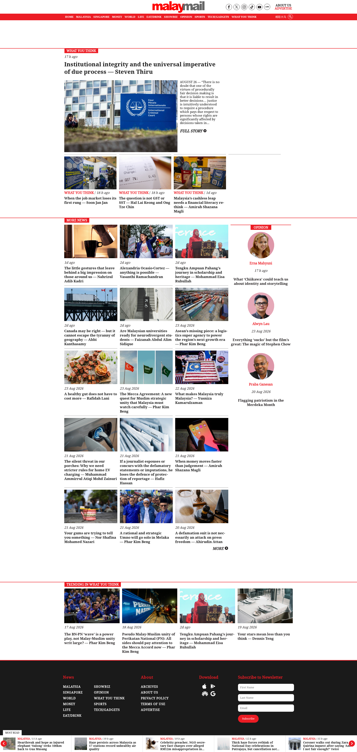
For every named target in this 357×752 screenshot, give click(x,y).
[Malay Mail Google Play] (213, 689)
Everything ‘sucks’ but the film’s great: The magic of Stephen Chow (261, 342)
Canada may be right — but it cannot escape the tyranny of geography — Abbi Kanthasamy (89, 337)
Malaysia (24, 739)
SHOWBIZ (171, 16)
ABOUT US (149, 692)
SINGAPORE (101, 16)
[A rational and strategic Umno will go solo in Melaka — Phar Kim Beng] (146, 506)
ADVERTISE (150, 710)
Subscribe (248, 718)
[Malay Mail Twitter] (236, 7)
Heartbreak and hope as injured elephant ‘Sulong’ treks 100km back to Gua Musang (41, 746)
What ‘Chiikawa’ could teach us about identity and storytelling (260, 281)
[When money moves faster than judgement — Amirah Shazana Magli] (201, 434)
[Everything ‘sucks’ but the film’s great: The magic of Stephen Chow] (261, 318)
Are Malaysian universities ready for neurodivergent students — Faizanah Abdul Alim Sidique (146, 337)
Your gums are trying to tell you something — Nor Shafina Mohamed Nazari (90, 537)
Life (67, 710)
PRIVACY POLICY (155, 698)
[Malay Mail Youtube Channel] (259, 7)
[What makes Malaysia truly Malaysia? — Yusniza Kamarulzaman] (201, 367)
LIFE (141, 16)
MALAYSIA (83, 16)
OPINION (186, 16)
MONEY (117, 16)
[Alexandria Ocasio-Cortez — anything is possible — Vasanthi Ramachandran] (146, 241)
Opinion (101, 692)
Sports (100, 704)
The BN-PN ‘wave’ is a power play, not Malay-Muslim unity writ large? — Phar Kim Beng (89, 638)
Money (69, 704)
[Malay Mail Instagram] (244, 7)
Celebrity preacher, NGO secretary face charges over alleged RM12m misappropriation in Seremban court (182, 746)
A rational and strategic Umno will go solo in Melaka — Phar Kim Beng (144, 537)
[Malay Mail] (178, 12)
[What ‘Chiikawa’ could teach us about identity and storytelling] (261, 257)
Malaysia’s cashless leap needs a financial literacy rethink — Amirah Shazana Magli (199, 204)
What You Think (244, 16)
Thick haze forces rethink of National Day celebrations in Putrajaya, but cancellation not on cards (254, 746)
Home (69, 16)
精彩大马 (280, 16)
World (69, 698)
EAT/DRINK (154, 16)
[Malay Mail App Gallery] (205, 697)
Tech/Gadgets (107, 710)
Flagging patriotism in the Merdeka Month (261, 402)
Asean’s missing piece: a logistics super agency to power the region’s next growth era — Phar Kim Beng (201, 337)
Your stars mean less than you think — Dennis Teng (264, 636)
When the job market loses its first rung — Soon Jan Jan (90, 200)
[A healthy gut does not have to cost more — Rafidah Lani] (90, 367)
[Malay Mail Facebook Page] (229, 7)
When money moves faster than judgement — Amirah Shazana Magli (198, 465)
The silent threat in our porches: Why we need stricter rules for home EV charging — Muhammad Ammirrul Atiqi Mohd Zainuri (90, 470)
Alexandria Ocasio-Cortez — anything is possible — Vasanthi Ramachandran (144, 272)
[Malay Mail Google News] (213, 697)
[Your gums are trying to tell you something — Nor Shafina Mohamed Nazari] (90, 506)
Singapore (73, 692)
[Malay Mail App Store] (204, 689)
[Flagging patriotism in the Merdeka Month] (261, 378)
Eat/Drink (72, 715)
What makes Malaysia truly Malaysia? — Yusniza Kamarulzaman (199, 398)
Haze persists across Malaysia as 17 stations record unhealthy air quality (112, 746)
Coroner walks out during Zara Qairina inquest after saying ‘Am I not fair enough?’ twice (327, 746)
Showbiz (102, 687)
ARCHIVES (149, 687)
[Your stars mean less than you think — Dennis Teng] (265, 605)
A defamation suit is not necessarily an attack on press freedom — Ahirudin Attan (200, 537)
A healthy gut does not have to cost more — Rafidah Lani (90, 396)
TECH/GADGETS (218, 16)
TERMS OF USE (153, 704)
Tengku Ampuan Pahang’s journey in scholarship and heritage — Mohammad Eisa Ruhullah (200, 274)
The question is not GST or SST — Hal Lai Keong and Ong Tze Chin (144, 202)
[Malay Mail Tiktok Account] (251, 7)
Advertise (283, 8)
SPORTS (200, 16)
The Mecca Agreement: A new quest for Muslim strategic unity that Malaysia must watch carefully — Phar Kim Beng (146, 402)
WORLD (130, 16)
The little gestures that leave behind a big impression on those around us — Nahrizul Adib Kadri (89, 274)
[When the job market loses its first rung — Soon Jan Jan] (90, 172)
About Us (283, 5)
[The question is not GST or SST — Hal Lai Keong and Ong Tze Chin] (145, 172)
